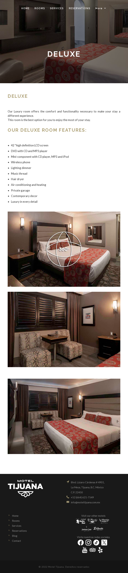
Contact (16, 540)
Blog (14, 535)
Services (16, 525)
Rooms (16, 520)
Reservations (19, 530)
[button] (101, 8)
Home (15, 515)
